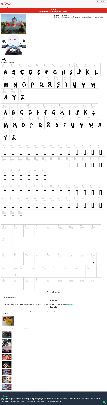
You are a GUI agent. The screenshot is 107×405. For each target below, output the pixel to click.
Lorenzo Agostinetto (14, 403)
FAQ (3, 394)
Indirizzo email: (14, 328)
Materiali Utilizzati (5, 393)
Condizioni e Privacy (5, 397)
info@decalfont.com (50, 311)
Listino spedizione (5, 396)
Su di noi (4, 395)
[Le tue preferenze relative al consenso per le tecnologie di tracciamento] (105, 403)
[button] (103, 1)
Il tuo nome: (3, 328)
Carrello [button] (100, 1)
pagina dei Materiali (70, 304)
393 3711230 (59, 311)
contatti (81, 311)
